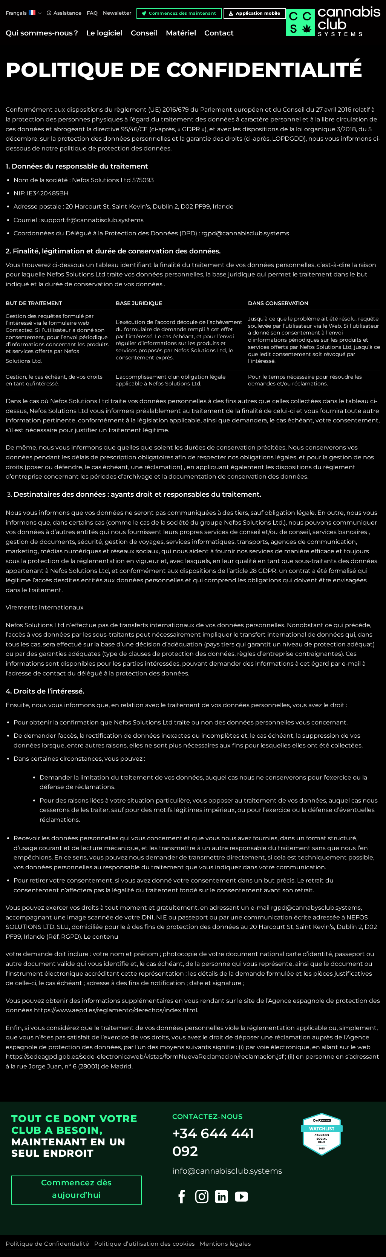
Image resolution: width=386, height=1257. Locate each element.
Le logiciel (104, 32)
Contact (219, 32)
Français (16, 13)
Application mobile (257, 13)
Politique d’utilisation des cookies (144, 1243)
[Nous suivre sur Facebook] (181, 1197)
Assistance (67, 13)
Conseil (144, 32)
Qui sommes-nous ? (42, 32)
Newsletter (117, 13)
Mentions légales (225, 1243)
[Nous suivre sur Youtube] (241, 1197)
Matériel (181, 32)
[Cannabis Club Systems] (322, 1133)
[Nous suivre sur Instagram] (201, 1197)
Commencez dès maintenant (182, 13)
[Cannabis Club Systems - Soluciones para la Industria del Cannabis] (333, 28)
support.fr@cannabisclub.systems (92, 220)
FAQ (92, 13)
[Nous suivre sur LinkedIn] (221, 1197)
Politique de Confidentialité (47, 1243)
